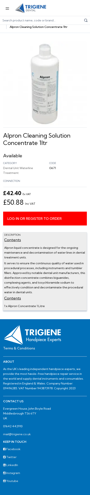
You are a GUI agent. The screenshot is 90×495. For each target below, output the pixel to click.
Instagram (13, 473)
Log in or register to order (34, 218)
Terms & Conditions (19, 348)
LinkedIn (12, 465)
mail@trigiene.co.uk (17, 434)
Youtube (12, 481)
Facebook (13, 449)
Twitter (11, 457)
